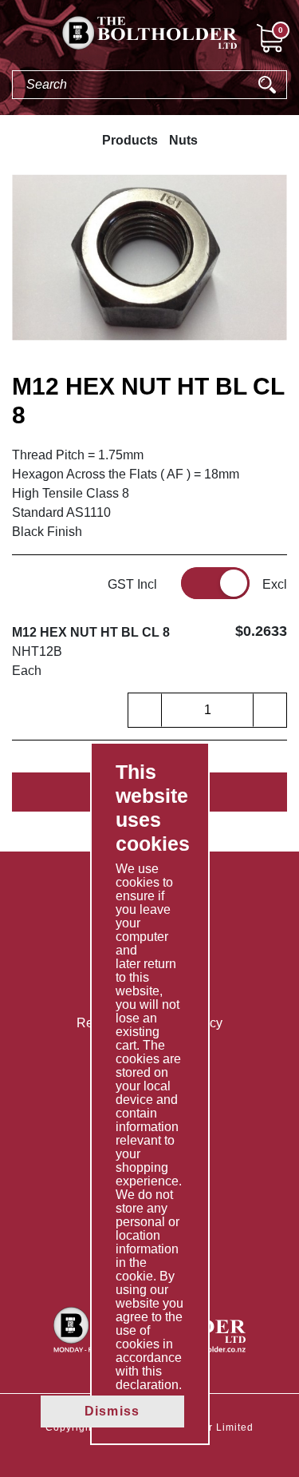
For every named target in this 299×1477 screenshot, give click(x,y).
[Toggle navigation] (13, 41)
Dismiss (112, 1411)
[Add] (269, 710)
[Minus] (145, 710)
